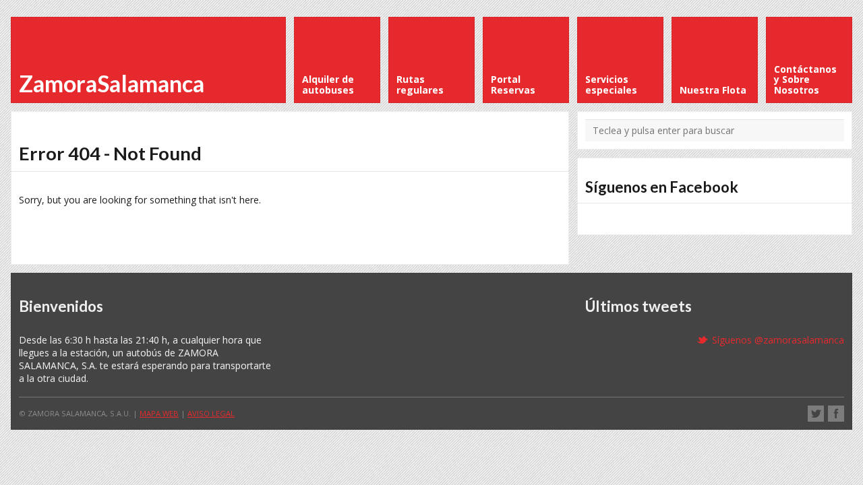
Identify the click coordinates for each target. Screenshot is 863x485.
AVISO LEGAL (211, 413)
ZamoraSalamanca (111, 83)
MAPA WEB (159, 413)
